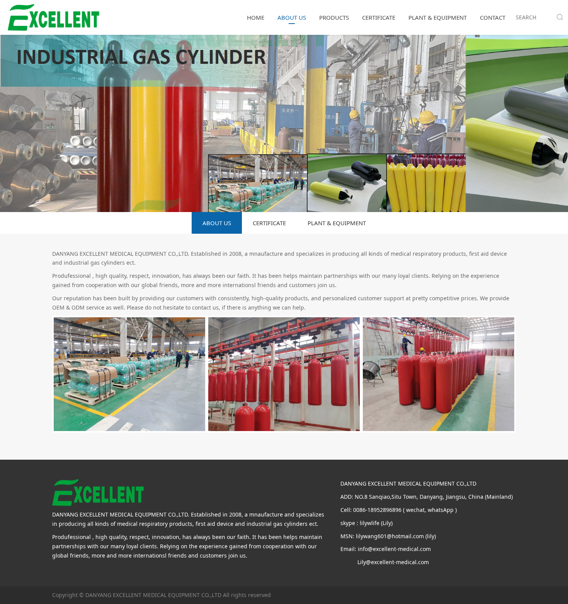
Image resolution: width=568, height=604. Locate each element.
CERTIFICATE (378, 17)
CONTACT (492, 17)
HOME (255, 17)
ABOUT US (291, 17)
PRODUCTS (334, 17)
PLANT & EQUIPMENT (437, 17)
